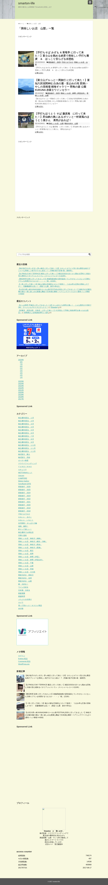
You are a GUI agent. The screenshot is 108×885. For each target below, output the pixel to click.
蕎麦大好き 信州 (25, 578)
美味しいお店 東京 (25, 551)
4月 (21, 371)
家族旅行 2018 (24, 511)
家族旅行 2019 (24, 508)
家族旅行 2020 (24, 505)
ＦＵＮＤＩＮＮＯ (25, 466)
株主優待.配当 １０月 (27, 445)
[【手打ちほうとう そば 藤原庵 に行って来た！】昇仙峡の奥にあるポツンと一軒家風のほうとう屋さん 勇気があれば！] (26, 120)
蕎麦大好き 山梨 (71, 123)
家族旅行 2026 (24, 487)
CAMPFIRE (22, 478)
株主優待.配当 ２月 (26, 421)
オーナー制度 (23, 460)
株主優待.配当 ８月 (26, 439)
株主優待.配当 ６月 (26, 433)
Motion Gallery (23, 481)
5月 (21, 369)
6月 (21, 366)
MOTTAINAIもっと (25, 473)
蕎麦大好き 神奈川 (25, 575)
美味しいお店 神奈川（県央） (30, 544)
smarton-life (26, 3)
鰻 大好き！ (23, 584)
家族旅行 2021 (24, 502)
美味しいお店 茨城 (25, 569)
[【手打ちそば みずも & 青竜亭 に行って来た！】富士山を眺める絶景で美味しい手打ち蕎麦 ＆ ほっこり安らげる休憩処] (26, 59)
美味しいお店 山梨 (56, 123)
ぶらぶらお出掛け (25, 599)
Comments (24, 661)
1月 (21, 377)
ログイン (21, 656)
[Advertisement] (56, 42)
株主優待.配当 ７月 (26, 436)
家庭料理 (21, 596)
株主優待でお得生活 (25, 532)
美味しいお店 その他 (26, 572)
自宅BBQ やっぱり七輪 (27, 523)
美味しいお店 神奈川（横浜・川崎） (32, 541)
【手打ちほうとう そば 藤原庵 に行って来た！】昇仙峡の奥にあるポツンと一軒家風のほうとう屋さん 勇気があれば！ (62, 116)
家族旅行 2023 (24, 496)
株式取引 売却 (24, 457)
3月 (21, 373)
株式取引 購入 (24, 454)
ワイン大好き (23, 587)
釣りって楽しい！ (25, 529)
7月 (21, 364)
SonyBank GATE (24, 484)
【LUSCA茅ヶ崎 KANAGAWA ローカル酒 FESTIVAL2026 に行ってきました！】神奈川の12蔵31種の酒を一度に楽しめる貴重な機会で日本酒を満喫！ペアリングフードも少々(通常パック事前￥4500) (54, 291)
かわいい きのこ (25, 517)
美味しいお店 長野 (25, 554)
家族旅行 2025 (54, 62)
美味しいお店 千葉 (25, 563)
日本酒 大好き (24, 590)
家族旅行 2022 (24, 499)
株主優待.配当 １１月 (27, 448)
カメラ (20, 602)
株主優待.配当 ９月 (26, 442)
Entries (23, 659)
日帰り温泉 (22, 535)
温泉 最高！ (23, 526)
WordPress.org (23, 664)
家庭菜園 (21, 593)
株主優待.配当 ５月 (26, 430)
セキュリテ (22, 470)
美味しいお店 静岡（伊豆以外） (73, 93)
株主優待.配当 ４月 (26, 427)
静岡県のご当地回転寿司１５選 (36, 312)
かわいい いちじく (25, 520)
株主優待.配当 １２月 (27, 451)
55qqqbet (54, 307)
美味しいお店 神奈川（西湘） (30, 547)
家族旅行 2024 (24, 493)
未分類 (20, 608)
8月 (21, 362)
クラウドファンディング (27, 463)
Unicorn (21, 475)
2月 (21, 375)
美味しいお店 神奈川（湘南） (30, 538)
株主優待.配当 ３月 (26, 424)
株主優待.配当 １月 (26, 418)
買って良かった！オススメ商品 (30, 605)
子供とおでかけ (67, 62)
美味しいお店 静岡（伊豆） (29, 557)
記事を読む (39, 73)
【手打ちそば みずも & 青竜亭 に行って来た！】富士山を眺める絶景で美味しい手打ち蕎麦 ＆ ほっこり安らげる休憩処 (62, 55)
